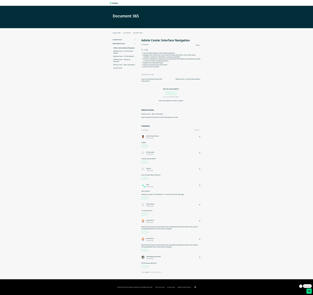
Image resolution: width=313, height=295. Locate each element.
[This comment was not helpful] (145, 146)
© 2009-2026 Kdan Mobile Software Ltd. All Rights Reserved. (134, 287)
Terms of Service (160, 287)
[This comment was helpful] (142, 146)
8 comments (145, 44)
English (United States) (184, 287)
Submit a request (178, 101)
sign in (147, 272)
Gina (147, 184)
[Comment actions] (199, 136)
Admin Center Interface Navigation (124, 48)
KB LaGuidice (150, 152)
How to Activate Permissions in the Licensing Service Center (159, 117)
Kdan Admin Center (138, 33)
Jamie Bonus (150, 220)
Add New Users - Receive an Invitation (121, 60)
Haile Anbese (150, 204)
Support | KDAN (116, 33)
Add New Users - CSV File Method (123, 56)
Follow (197, 45)
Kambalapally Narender (153, 256)
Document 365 (126, 33)
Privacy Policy (171, 287)
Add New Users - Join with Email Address (187, 79)
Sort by (196, 130)
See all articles (117, 68)
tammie (148, 168)
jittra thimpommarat (152, 136)
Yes (168, 93)
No (174, 93)
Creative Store (117, 40)
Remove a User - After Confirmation (152, 114)
